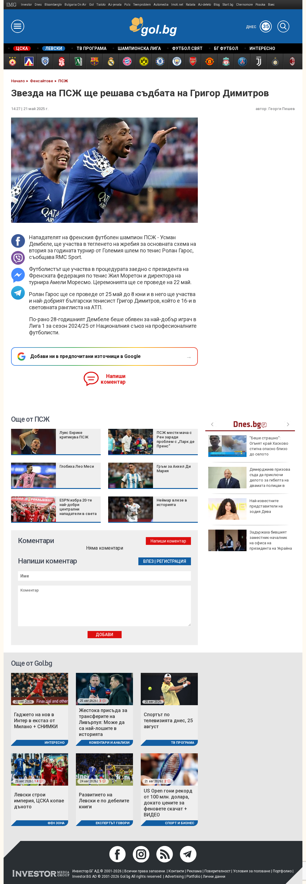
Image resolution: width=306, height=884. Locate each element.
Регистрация (171, 561)
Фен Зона (56, 823)
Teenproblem (142, 4)
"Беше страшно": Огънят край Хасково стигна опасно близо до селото (269, 446)
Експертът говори (112, 823)
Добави (104, 634)
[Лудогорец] (77, 61)
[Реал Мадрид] (110, 61)
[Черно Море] (44, 61)
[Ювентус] (258, 61)
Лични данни (214, 876)
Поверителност (217, 871)
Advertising (174, 876)
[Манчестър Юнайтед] (209, 61)
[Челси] (160, 61)
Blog (217, 4)
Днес (257, 27)
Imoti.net (177, 4)
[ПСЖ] (242, 61)
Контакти (176, 871)
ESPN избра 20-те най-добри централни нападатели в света (78, 507)
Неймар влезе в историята (172, 502)
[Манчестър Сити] (176, 61)
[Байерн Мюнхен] (127, 61)
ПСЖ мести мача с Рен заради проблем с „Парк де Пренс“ (176, 439)
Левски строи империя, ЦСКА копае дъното (39, 801)
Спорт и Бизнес (179, 823)
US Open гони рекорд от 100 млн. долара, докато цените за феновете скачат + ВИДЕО (168, 803)
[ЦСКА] (12, 61)
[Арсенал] (192, 61)
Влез (148, 561)
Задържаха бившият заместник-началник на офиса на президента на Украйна (271, 540)
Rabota (190, 4)
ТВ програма (182, 743)
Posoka (260, 4)
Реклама (194, 871)
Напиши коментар (113, 379)
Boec (271, 4)
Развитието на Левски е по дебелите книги (104, 801)
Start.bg (228, 4)
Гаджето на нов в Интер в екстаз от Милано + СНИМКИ (36, 720)
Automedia (161, 4)
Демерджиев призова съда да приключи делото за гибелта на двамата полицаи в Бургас (249, 480)
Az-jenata (115, 4)
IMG (12, 5)
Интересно (55, 743)
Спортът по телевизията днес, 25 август (168, 720)
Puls (127, 4)
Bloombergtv (53, 4)
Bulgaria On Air (75, 4)
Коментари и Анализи (109, 743)
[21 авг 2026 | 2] (169, 769)
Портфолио (282, 871)
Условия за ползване (251, 871)
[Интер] (275, 61)
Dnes (38, 4)
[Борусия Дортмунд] (143, 61)
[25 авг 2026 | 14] (39, 769)
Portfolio (193, 876)
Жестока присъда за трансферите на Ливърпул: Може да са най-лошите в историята (103, 722)
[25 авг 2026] (39, 688)
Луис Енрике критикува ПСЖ (73, 434)
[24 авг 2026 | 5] (104, 769)
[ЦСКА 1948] (61, 61)
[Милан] (291, 61)
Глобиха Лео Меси (76, 466)
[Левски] (28, 61)
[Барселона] (94, 61)
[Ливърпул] (225, 61)
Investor (26, 4)
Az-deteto (204, 4)
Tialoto (101, 4)
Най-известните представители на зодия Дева (266, 506)
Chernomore (244, 4)
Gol (91, 4)
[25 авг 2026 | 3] (104, 688)
